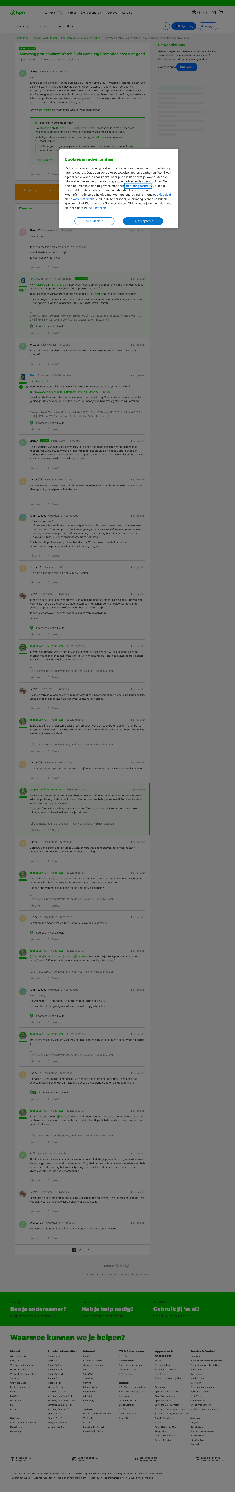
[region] (118, 188)
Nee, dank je (94, 221)
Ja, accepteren (143, 221)
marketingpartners (138, 186)
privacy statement (81, 199)
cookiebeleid (162, 194)
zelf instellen (97, 208)
